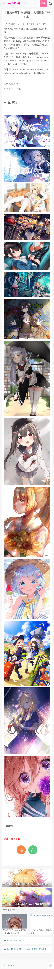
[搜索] (50, 3)
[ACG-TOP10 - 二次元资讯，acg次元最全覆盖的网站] (14, 3)
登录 (43, 3)
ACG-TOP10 (9, 966)
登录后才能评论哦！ (15, 940)
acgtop (31, 24)
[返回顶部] (50, 965)
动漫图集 (12, 24)
